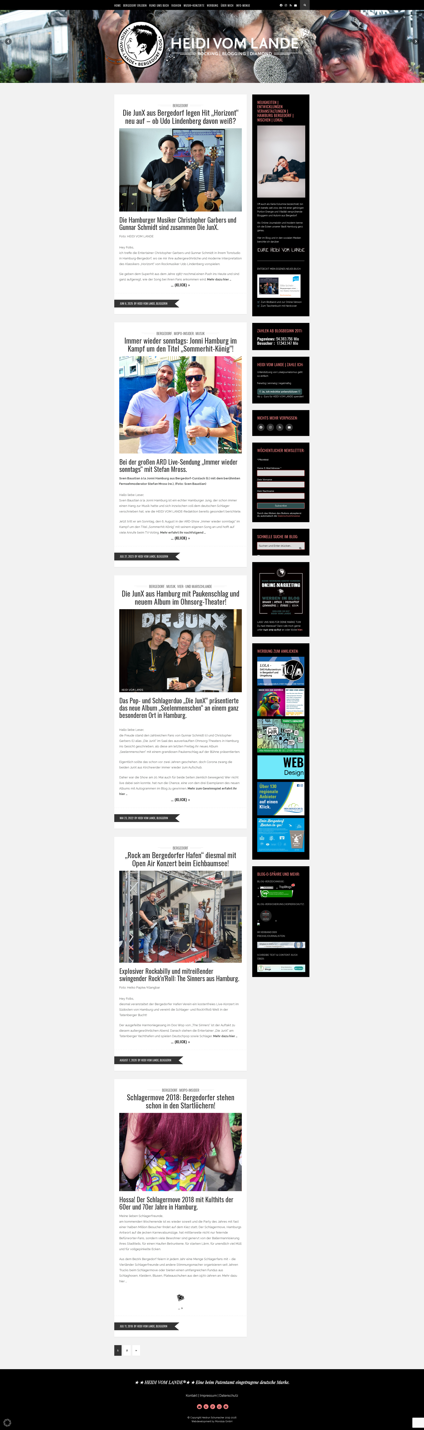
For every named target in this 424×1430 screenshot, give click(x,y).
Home (117, 5)
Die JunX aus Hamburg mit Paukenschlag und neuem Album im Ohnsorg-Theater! (180, 597)
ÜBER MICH (227, 5)
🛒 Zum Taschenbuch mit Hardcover (277, 305)
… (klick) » (180, 284)
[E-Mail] (199, 1406)
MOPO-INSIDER (184, 333)
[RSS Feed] (206, 1406)
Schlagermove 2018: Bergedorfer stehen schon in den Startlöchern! (180, 1101)
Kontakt (191, 1396)
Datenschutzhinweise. (289, 516)
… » (180, 1307)
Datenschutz (228, 1396)
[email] (295, 5)
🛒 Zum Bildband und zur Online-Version (279, 302)
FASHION (176, 5)
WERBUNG (212, 5)
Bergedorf (180, 105)
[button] (7, 1422)
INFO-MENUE (243, 5)
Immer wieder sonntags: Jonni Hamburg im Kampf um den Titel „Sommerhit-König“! (180, 344)
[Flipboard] (212, 1406)
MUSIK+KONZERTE (194, 5)
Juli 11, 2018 (126, 1326)
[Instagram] (286, 5)
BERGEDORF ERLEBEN (135, 5)
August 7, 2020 (128, 1060)
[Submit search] (258, 555)
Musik (200, 333)
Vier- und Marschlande (194, 586)
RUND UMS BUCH (159, 5)
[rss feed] (290, 5)
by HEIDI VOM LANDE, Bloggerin (150, 303)
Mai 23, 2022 (126, 818)
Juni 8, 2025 (126, 303)
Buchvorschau (285, 295)
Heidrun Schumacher (213, 1417)
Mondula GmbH (223, 1421)
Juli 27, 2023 (127, 556)
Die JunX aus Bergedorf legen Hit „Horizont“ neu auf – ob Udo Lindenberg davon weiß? (180, 116)
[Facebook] (281, 5)
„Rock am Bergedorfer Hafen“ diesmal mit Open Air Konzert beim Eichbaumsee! (180, 859)
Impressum (208, 1396)
